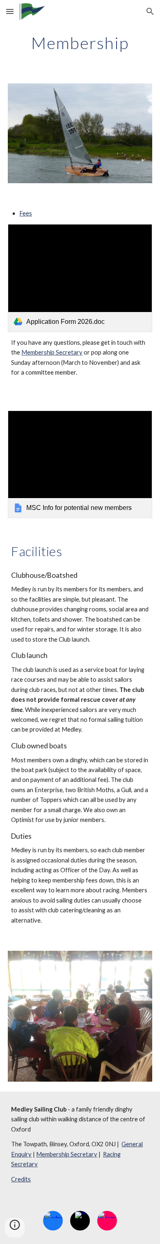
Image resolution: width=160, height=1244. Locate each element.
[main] (80, 43)
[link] (80, 278)
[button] (10, 11)
